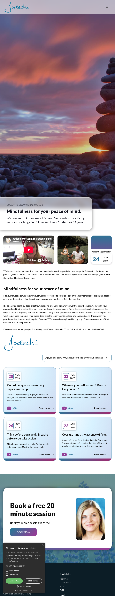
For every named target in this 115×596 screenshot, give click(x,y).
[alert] (24, 568)
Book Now (23, 532)
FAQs (62, 590)
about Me (64, 579)
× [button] (42, 545)
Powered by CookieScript (23, 590)
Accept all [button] (14, 581)
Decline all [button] (33, 581)
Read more (15, 561)
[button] (107, 7)
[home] (16, 7)
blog (62, 586)
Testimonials (65, 583)
